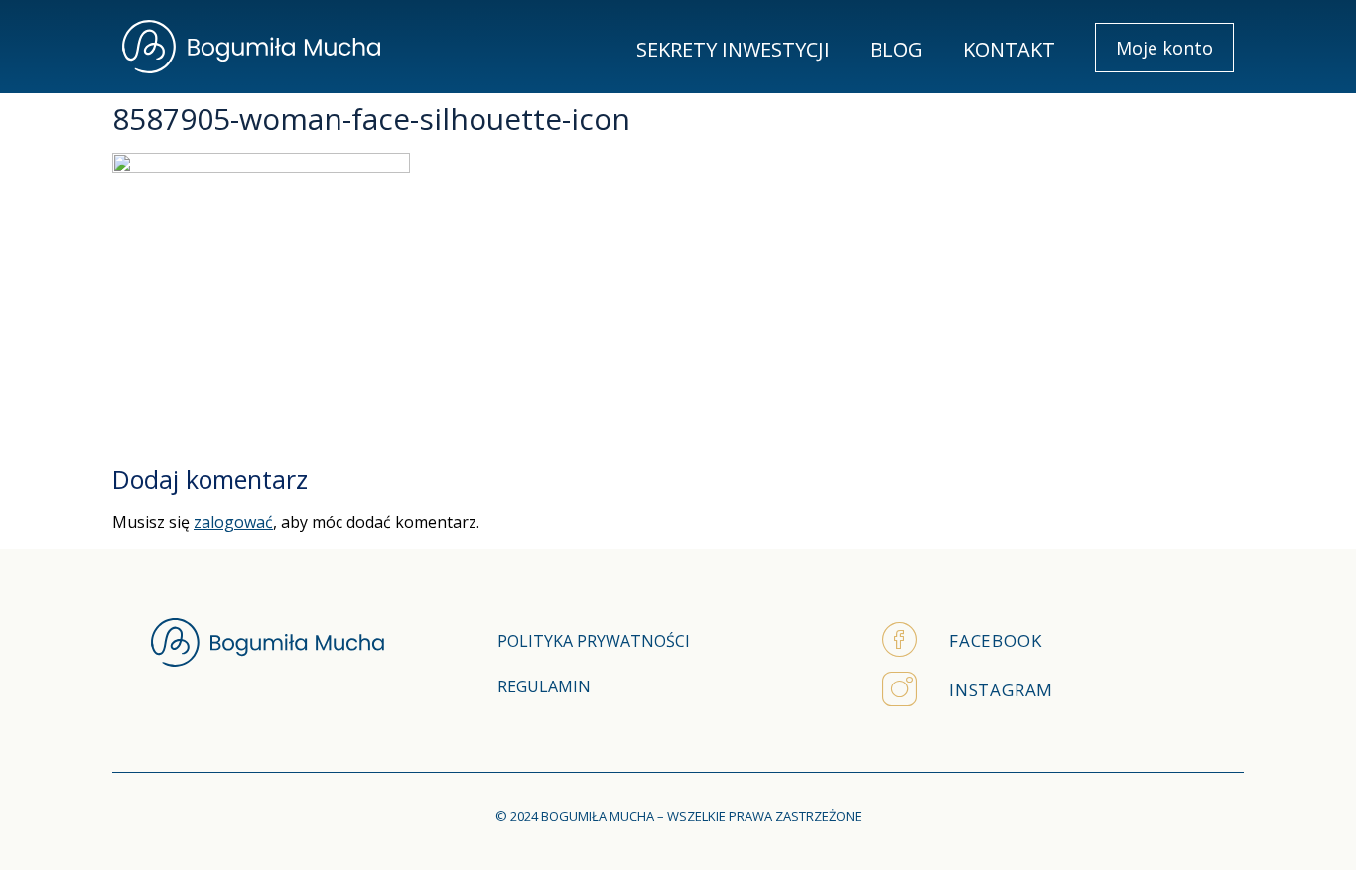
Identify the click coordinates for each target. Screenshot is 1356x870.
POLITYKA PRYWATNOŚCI (593, 641)
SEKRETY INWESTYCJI (733, 49)
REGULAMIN (544, 686)
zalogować (233, 522)
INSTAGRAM (1001, 690)
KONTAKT (1009, 49)
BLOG (896, 49)
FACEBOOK (995, 640)
